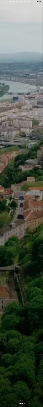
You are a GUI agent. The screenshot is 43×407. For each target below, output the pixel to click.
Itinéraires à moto (25, 1)
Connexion (35, 1)
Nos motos (17, 1)
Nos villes (20, 1)
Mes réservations (12, 1)
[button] (39, 1)
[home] (4, 2)
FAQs (28, 1)
